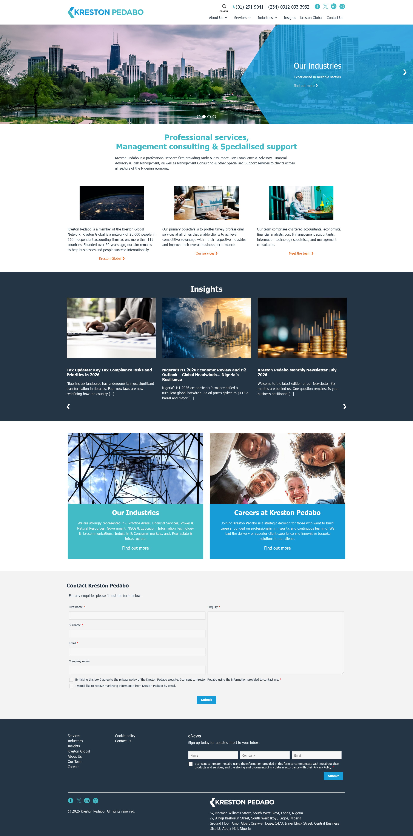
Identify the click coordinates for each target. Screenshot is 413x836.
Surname (76, 625)
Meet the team (299, 253)
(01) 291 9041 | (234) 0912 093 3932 (272, 6)
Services (240, 17)
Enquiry (214, 607)
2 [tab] (204, 116)
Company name (79, 661)
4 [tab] (214, 116)
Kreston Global (311, 17)
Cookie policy (125, 736)
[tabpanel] (206, 74)
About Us (216, 17)
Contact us (123, 741)
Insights (290, 17)
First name (77, 607)
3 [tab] (209, 116)
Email (74, 643)
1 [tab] (198, 116)
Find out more (135, 547)
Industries (265, 17)
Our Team (75, 761)
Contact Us (335, 17)
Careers (73, 767)
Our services (205, 253)
